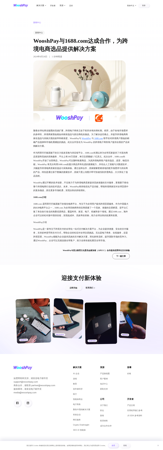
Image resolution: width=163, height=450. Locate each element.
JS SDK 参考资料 (134, 415)
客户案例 (104, 379)
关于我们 (104, 405)
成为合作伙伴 (106, 426)
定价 (71, 5)
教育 (75, 384)
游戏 (75, 379)
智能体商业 (78, 399)
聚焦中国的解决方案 (81, 409)
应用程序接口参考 (134, 410)
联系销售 (104, 421)
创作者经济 (78, 389)
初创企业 (77, 414)
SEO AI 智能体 (79, 430)
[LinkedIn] (28, 403)
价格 (129, 373)
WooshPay (86, 138)
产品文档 (131, 405)
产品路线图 (105, 373)
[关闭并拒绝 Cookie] (158, 445)
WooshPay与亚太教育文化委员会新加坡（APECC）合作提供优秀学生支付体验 (96, 253)
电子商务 (77, 404)
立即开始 (73, 288)
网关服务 (77, 420)
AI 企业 (76, 373)
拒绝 (125, 445)
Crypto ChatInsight (81, 425)
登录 (143, 5)
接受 (113, 445)
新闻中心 (39, 33)
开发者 (52, 5)
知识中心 (104, 384)
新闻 (102, 415)
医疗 (75, 394)
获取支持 (104, 389)
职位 (102, 410)
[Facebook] (17, 403)
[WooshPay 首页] (21, 5)
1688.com (98, 138)
